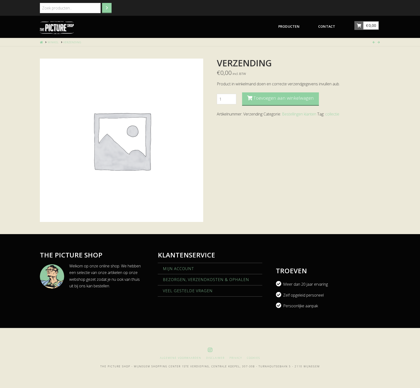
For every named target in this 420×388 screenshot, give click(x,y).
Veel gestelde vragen (188, 290)
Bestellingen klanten (299, 114)
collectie (332, 114)
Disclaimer (215, 358)
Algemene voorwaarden (180, 358)
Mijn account (178, 268)
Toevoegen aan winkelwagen (284, 98)
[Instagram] (210, 350)
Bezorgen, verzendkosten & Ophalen (206, 279)
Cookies (253, 358)
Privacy (235, 358)
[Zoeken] (107, 8)
